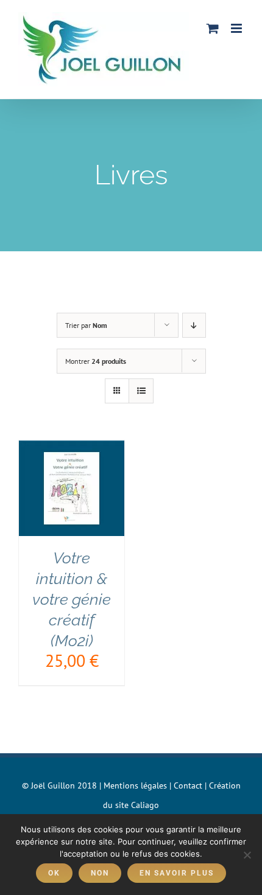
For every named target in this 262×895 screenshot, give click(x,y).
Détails (71, 505)
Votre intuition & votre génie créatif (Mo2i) (71, 599)
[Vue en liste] (141, 391)
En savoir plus (177, 873)
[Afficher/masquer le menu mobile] (237, 28)
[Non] (247, 855)
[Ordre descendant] (194, 325)
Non (100, 873)
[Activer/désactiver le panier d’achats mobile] (213, 28)
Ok (54, 873)
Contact (188, 785)
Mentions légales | (139, 785)
